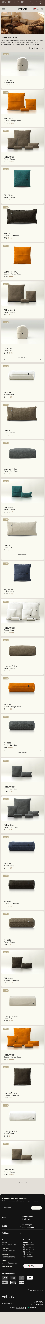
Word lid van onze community (30, 1241)
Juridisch (5, 1233)
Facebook (30, 1249)
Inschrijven (36, 1208)
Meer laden (22, 1189)
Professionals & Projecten (28, 1217)
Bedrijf (4, 1226)
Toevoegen (22, 357)
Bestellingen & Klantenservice (28, 1226)
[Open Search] (38, 9)
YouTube (29, 1252)
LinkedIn (29, 1256)
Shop (4, 1218)
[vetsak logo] (22, 9)
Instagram (30, 1247)
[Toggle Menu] (3, 8)
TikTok (28, 1254)
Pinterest (30, 1244)
